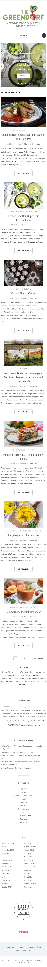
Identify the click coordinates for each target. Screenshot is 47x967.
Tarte (8, 721)
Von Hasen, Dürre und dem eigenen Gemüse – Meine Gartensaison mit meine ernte (23, 377)
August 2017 (6, 870)
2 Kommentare (28, 69)
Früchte (22, 710)
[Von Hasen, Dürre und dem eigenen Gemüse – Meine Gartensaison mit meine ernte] (23, 352)
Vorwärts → (40, 658)
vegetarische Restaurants (27, 725)
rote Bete (24, 716)
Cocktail (28, 707)
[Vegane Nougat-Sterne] (23, 272)
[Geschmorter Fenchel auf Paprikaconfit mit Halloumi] (23, 112)
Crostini (33, 707)
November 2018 (30, 847)
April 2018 (6, 857)
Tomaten (12, 721)
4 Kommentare (33, 463)
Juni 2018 (5, 853)
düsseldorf (5, 710)
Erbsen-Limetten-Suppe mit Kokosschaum (23, 62)
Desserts (23, 799)
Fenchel (17, 710)
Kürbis (44, 710)
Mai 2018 (27, 853)
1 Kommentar (35, 144)
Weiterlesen (23, 173)
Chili (19, 707)
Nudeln (27, 713)
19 (32, 658)
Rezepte (14, 54)
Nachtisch (22, 713)
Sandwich (33, 716)
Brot (16, 707)
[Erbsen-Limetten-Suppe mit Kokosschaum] (23, 195)
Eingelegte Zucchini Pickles (23, 535)
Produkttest (5, 716)
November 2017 (30, 863)
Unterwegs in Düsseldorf (30, 721)
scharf (38, 716)
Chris (3, 768)
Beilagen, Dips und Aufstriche (19, 531)
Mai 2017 (27, 873)
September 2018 (8, 850)
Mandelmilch (8, 713)
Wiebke (24, 144)
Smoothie (42, 716)
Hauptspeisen (19, 130)
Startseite (11, 947)
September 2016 (30, 887)
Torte (16, 721)
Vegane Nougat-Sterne (23, 293)
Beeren (13, 707)
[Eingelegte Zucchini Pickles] (23, 514)
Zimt (35, 725)
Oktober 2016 (7, 887)
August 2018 (29, 850)
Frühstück (27, 710)
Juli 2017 (27, 870)
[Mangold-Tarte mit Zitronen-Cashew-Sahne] (23, 434)
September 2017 (30, 867)
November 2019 (8, 843)
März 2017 (28, 877)
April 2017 (6, 877)
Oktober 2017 (7, 867)
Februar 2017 (7, 880)
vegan (41, 720)
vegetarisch (13, 725)
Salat (29, 716)
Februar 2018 (7, 860)
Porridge (43, 713)
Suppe (4, 720)
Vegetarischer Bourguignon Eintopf (22, 752)
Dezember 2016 (7, 883)
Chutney (23, 707)
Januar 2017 (28, 880)
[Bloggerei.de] (23, 932)
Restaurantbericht (15, 716)
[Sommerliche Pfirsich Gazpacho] (23, 591)
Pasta (36, 713)
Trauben (20, 721)
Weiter (23, 76)
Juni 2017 (5, 873)
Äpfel (38, 725)
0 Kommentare (33, 298)
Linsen (3, 713)
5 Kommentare (33, 540)
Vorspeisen (23, 822)
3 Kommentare (33, 386)
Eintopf (13, 710)
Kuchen (38, 710)
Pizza (39, 713)
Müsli (18, 713)
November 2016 (30, 883)
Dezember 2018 (7, 847)
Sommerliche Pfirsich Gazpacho (23, 612)
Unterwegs (23, 369)
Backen (19, 289)
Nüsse (31, 713)
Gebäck (33, 710)
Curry (37, 707)
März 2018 (28, 857)
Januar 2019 (28, 843)
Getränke (23, 805)
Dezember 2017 (7, 863)
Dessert (41, 707)
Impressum (26, 950)
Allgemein (23, 789)
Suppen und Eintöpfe (27, 54)
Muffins (14, 713)
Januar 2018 (28, 860)
